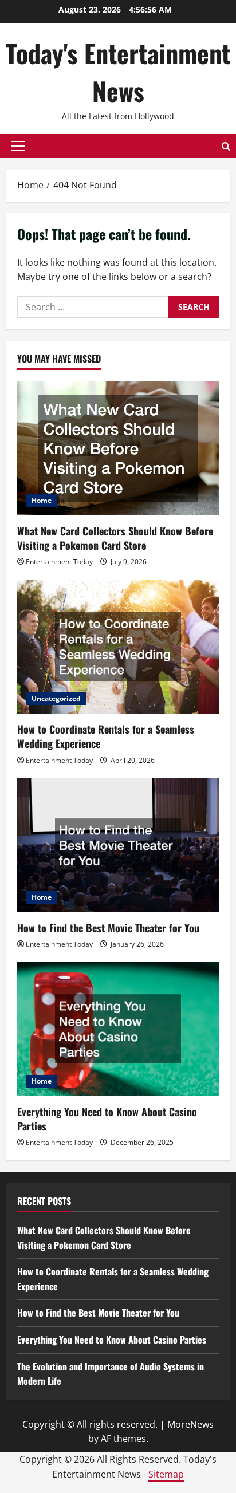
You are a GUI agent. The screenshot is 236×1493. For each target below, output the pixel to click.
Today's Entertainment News (118, 71)
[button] (18, 146)
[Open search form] (226, 146)
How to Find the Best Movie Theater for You (108, 927)
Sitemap (166, 1474)
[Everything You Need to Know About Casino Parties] (118, 1029)
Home (42, 500)
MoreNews (190, 1424)
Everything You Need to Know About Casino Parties (107, 1118)
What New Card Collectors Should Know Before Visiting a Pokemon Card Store (115, 538)
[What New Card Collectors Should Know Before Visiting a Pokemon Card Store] (118, 448)
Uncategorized (56, 698)
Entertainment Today (59, 561)
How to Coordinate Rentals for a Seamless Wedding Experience (105, 736)
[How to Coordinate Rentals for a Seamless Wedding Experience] (118, 647)
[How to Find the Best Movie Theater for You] (118, 845)
